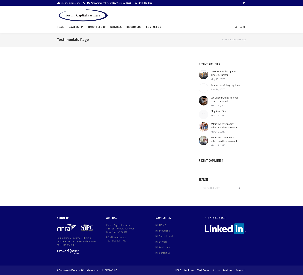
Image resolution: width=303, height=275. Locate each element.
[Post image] (203, 74)
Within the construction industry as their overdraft (224, 125)
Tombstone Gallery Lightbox (225, 85)
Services (163, 241)
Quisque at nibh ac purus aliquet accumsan (223, 73)
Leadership (164, 230)
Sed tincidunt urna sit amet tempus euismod (224, 99)
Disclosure (164, 247)
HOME (162, 225)
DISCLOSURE (111, 270)
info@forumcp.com (116, 237)
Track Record (166, 236)
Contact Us (164, 252)
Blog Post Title (218, 111)
